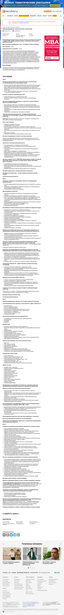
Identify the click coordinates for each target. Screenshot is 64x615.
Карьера (16, 15)
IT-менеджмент (40, 582)
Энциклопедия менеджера (42, 590)
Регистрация (58, 11)
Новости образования (6, 595)
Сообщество (10, 15)
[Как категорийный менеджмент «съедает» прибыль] (12, 553)
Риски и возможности (53, 582)
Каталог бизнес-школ (29, 593)
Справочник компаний (18, 588)
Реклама (14, 572)
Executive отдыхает (6, 585)
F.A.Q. (9, 572)
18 (12, 560)
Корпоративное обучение (30, 579)
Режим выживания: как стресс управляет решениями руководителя (31, 563)
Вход (53, 11)
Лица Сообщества (6, 579)
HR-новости (5, 598)
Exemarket (39, 588)
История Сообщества (6, 582)
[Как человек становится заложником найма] (52, 553)
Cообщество (5, 577)
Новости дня (5, 590)
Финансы (39, 15)
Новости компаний (6, 592)
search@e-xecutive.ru (34, 602)
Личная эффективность (28, 560)
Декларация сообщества (23, 572)
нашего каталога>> (24, 22)
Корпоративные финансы (53, 579)
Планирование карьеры (48, 560)
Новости (45, 15)
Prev (3, 543)
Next (60, 543)
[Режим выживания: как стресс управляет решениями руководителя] (32, 553)
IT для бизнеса (40, 587)
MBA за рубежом (29, 582)
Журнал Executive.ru (6, 584)
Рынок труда (16, 582)
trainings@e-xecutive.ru (35, 603)
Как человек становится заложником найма (49, 562)
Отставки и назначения (7, 593)
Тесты (27, 590)
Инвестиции (51, 584)
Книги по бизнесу (29, 588)
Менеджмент (33, 15)
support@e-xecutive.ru (31, 605)
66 (58, 560)
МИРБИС (55, 15)
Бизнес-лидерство (40, 579)
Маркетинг (39, 584)
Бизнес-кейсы (28, 587)
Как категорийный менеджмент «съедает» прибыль (11, 562)
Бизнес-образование (24, 15)
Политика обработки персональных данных (10, 606)
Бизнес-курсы (28, 585)
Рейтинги (27, 584)
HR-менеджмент (17, 579)
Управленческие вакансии (19, 587)
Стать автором (47, 11)
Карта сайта (25, 606)
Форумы (50, 15)
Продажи (5, 560)
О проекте (5, 572)
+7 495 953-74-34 (55, 602)
